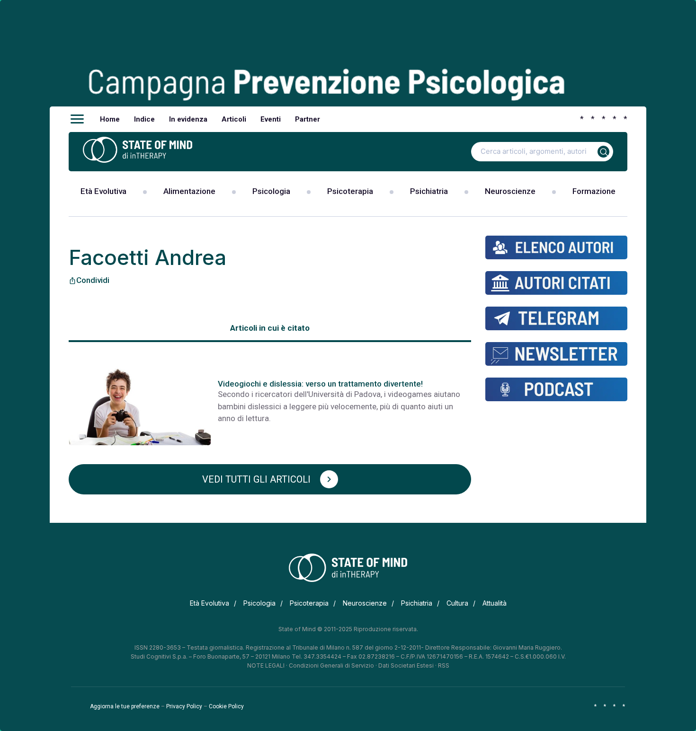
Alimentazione (189, 191)
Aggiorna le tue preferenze (125, 706)
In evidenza (188, 119)
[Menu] (77, 119)
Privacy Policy (184, 706)
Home (110, 119)
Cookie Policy (226, 706)
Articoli (234, 119)
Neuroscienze (510, 191)
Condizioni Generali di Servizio (331, 665)
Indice (144, 119)
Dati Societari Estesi (406, 665)
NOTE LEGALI (266, 665)
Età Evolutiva (103, 191)
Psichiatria (429, 191)
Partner (307, 119)
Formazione (594, 191)
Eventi (270, 119)
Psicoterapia (350, 191)
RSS (443, 665)
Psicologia (271, 191)
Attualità (494, 603)
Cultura (457, 603)
